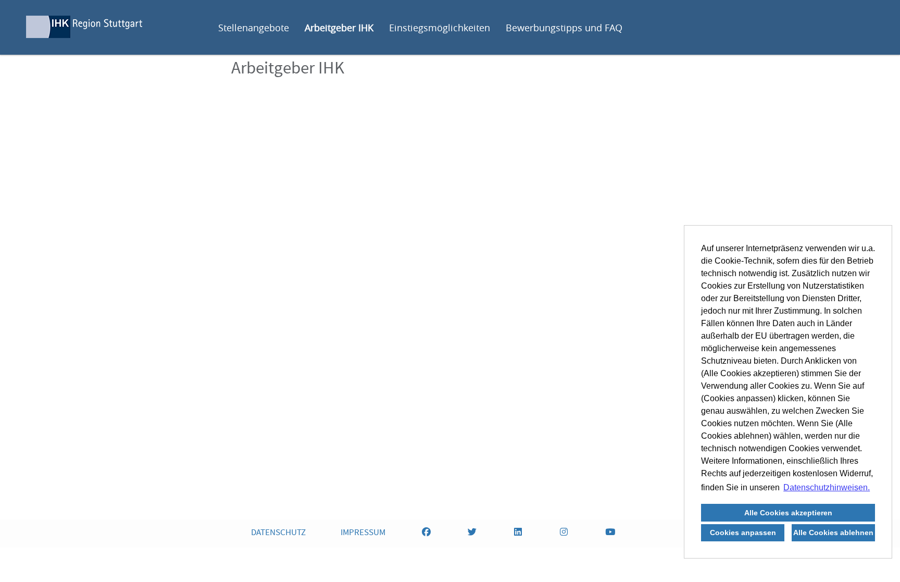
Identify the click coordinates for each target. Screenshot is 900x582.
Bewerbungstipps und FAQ (564, 27)
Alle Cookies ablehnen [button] (833, 532)
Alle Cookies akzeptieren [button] (788, 513)
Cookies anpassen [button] (743, 532)
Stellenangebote (253, 27)
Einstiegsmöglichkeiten (439, 27)
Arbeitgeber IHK (339, 27)
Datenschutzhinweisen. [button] (826, 487)
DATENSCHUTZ (278, 533)
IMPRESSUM (363, 533)
